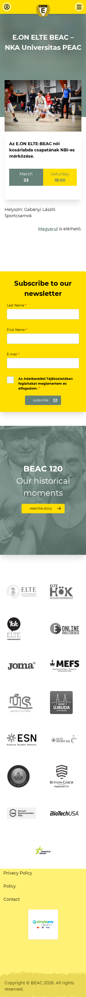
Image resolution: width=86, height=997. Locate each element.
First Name (17, 330)
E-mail (13, 354)
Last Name (16, 305)
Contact (11, 899)
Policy (9, 886)
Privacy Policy (17, 873)
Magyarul (48, 228)
